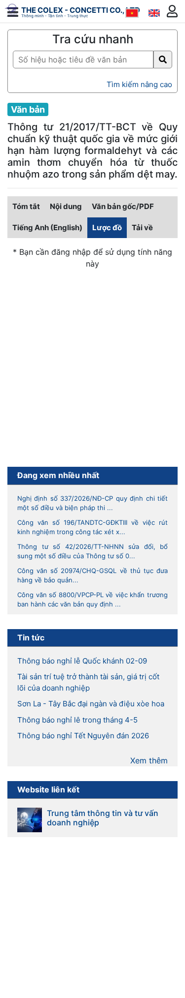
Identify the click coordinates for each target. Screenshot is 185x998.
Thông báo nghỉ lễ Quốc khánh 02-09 (82, 660)
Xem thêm (149, 760)
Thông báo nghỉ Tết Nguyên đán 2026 (83, 735)
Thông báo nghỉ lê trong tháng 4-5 (77, 720)
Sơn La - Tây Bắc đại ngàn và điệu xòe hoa (90, 703)
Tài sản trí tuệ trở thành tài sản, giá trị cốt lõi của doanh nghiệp (88, 682)
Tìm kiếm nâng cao (139, 84)
